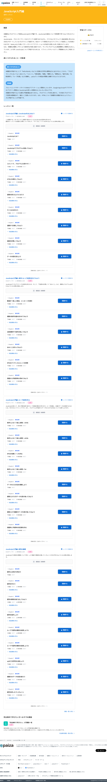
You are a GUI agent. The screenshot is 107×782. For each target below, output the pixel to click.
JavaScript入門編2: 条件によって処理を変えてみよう (22, 278)
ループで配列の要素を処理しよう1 (18, 630)
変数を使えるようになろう (15, 195)
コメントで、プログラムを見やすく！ (19, 164)
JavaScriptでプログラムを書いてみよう (20, 148)
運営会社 (1, 780)
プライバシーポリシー (18, 780)
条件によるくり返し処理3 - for (16, 469)
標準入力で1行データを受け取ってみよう (20, 496)
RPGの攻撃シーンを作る (14, 454)
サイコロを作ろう (12, 210)
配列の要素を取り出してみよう (17, 599)
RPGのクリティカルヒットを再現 (17, 363)
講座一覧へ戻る (68, 711)
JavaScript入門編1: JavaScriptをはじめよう (20, 113)
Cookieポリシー (29, 780)
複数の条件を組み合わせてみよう (17, 316)
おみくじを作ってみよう (14, 347)
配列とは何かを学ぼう (14, 572)
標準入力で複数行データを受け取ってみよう (21, 512)
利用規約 (8, 780)
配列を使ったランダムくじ (15, 692)
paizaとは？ (78, 3)
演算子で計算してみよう (14, 225)
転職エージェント (52, 756)
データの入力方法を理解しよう (17, 485)
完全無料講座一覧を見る (66, 733)
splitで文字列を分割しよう (15, 661)
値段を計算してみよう (14, 241)
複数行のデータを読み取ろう (16, 677)
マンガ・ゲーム (39, 760)
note (45, 764)
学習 (41, 3)
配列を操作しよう (12, 615)
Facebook (30, 768)
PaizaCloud (64, 764)
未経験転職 (25, 3)
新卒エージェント (67, 756)
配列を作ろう (11, 584)
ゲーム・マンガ (61, 3)
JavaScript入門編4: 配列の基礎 (16, 549)
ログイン (99, 4)
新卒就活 (34, 3)
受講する (64, 136)
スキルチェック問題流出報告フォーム (52, 776)
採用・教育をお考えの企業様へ (27, 772)
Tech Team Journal (23, 764)
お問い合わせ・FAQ (33, 776)
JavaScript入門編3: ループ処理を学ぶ (18, 400)
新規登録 (103, 4)
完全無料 (8, 19)
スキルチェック (49, 3)
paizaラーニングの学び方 (94, 50)
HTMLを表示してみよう (14, 179)
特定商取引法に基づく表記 (41, 780)
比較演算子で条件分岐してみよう (17, 332)
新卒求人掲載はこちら (60, 772)
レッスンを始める (68, 113)
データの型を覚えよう (14, 256)
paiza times (36, 764)
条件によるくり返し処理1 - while (17, 423)
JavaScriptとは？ (13, 136)
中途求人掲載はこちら (44, 772)
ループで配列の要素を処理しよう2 (18, 646)
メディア (68, 3)
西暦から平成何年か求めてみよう (17, 378)
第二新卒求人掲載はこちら (77, 772)
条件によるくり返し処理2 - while (17, 438)
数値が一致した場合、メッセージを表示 (19, 301)
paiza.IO (54, 764)
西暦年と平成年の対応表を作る (17, 527)
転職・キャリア (15, 3)
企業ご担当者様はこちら (90, 3)
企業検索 (79, 756)
